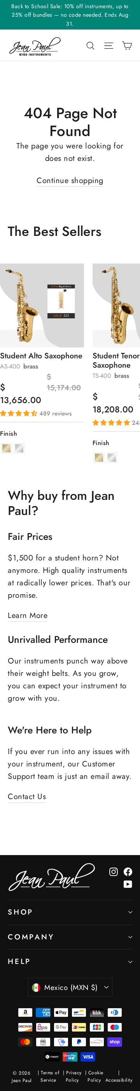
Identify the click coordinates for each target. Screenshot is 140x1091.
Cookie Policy (95, 1076)
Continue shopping (70, 180)
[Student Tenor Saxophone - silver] (112, 458)
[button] (19, 413)
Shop (20, 912)
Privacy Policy (74, 1076)
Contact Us (27, 796)
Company (31, 937)
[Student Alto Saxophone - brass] (6, 448)
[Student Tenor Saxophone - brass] (99, 458)
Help (19, 961)
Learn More (27, 615)
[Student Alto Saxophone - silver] (19, 448)
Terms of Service (49, 1076)
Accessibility (119, 1080)
